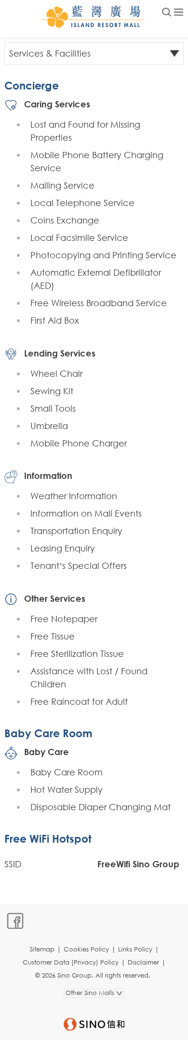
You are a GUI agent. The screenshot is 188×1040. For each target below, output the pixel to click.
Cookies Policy (86, 949)
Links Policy (135, 949)
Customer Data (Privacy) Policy (71, 962)
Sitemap (42, 949)
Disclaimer (143, 962)
